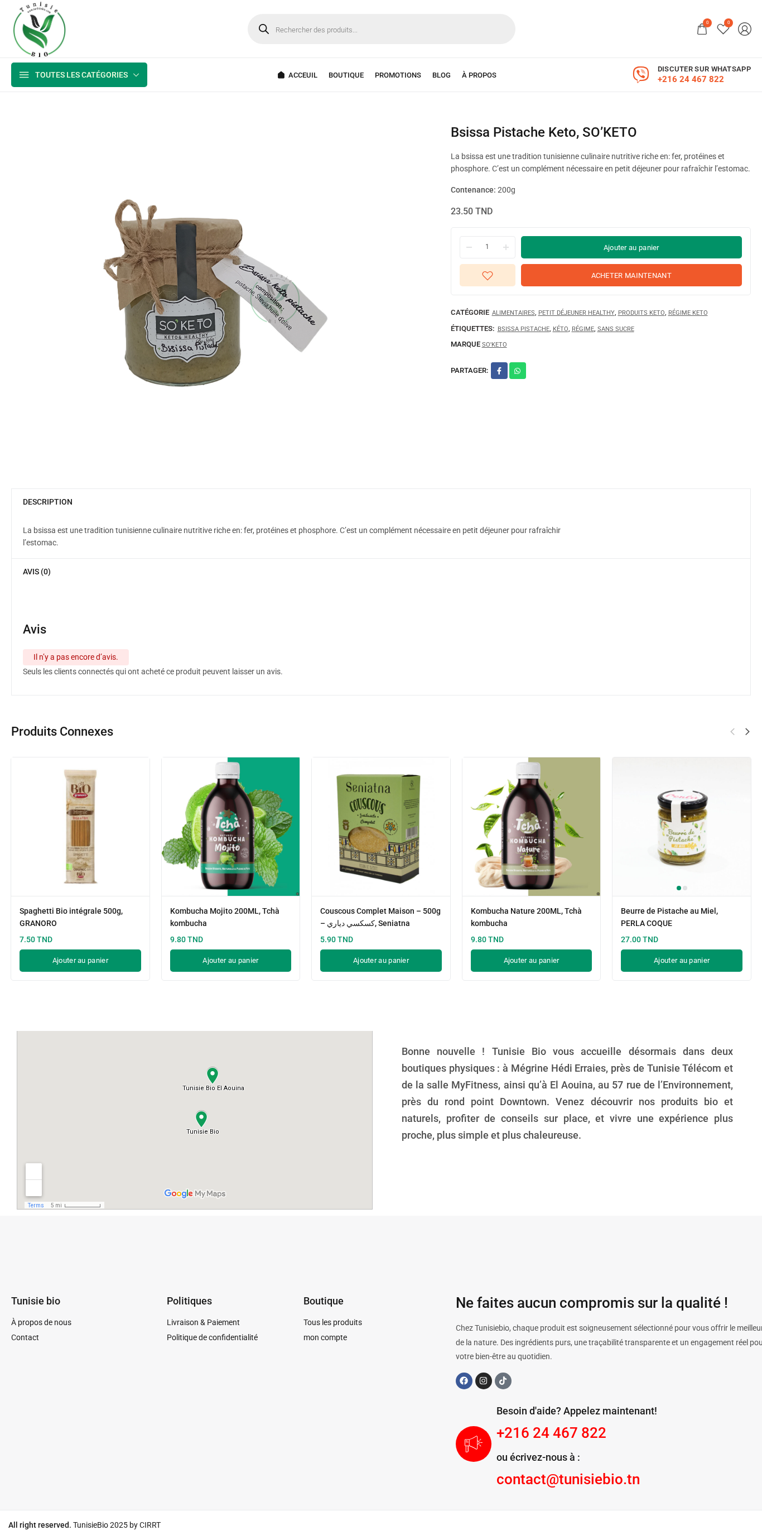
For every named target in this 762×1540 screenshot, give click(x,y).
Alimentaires (513, 313)
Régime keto (688, 313)
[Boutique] (346, 75)
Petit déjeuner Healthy (576, 313)
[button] (732, 731)
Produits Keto (641, 313)
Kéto (560, 329)
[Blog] (441, 75)
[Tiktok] (503, 1381)
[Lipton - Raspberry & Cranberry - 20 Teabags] (650, 826)
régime (583, 329)
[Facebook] (464, 1381)
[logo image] (39, 27)
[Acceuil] (297, 75)
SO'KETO (494, 344)
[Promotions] (398, 75)
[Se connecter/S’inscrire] (744, 29)
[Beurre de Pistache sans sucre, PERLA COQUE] (500, 826)
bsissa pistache (523, 329)
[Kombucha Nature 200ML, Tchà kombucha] (199, 826)
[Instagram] (483, 1381)
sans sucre (615, 329)
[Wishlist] (723, 28)
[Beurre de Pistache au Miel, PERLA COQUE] (350, 826)
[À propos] (479, 75)
